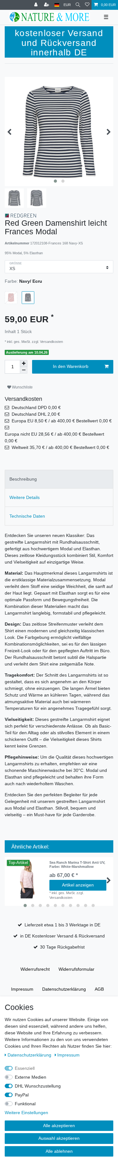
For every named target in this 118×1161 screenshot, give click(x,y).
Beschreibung (23, 479)
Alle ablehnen (59, 1151)
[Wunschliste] (87, 5)
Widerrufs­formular (76, 969)
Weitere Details (24, 497)
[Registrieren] (47, 5)
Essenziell (25, 1068)
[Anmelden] (36, 5)
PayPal (22, 1094)
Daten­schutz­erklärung (64, 989)
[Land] (56, 5)
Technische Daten (27, 516)
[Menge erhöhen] (23, 363)
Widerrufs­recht (35, 969)
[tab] (59, 479)
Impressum (22, 989)
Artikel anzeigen (78, 884)
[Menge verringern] (23, 370)
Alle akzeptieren (59, 1125)
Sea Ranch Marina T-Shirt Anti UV (77, 864)
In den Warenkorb (70, 366)
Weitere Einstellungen (26, 1112)
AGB (99, 989)
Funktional (25, 1103)
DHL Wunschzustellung (38, 1085)
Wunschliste (22, 387)
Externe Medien (30, 1077)
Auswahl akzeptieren (59, 1138)
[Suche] (78, 5)
